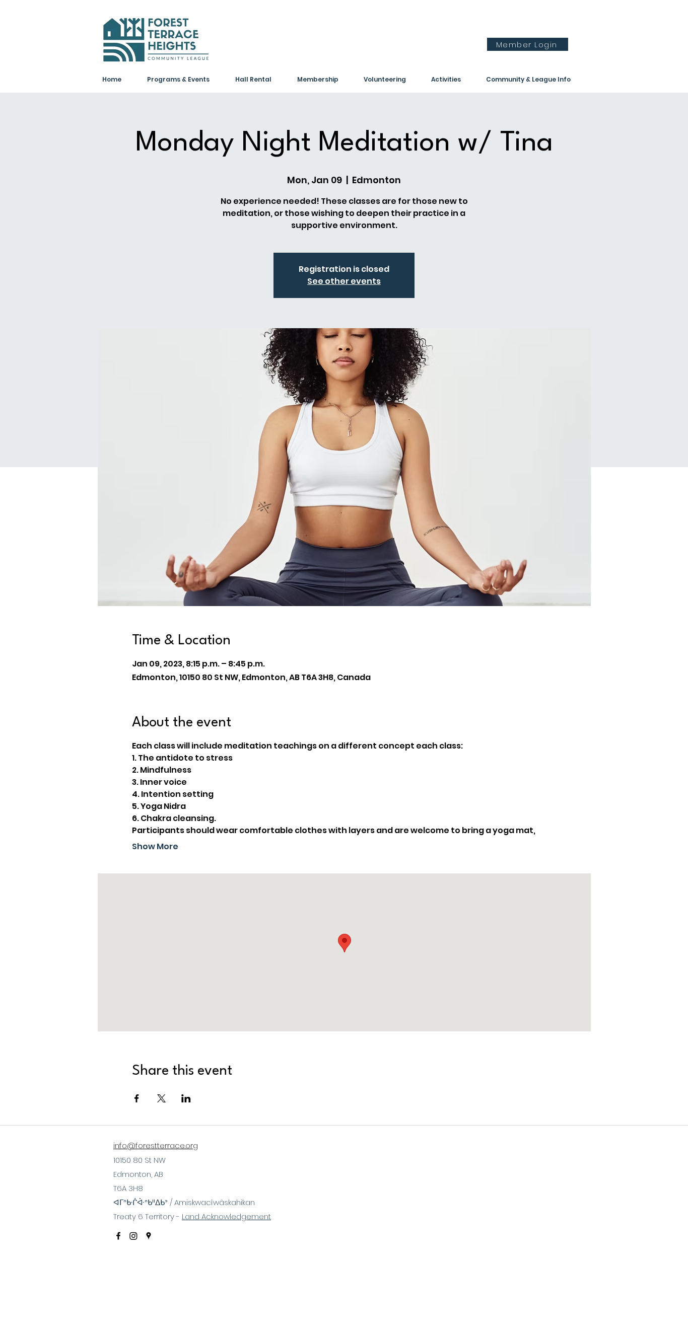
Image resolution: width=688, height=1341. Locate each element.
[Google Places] (149, 1236)
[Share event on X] (161, 1098)
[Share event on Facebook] (137, 1098)
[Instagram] (133, 1236)
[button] (453, 79)
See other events (344, 281)
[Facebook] (118, 1236)
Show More (155, 846)
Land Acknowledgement (226, 1216)
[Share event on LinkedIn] (186, 1098)
